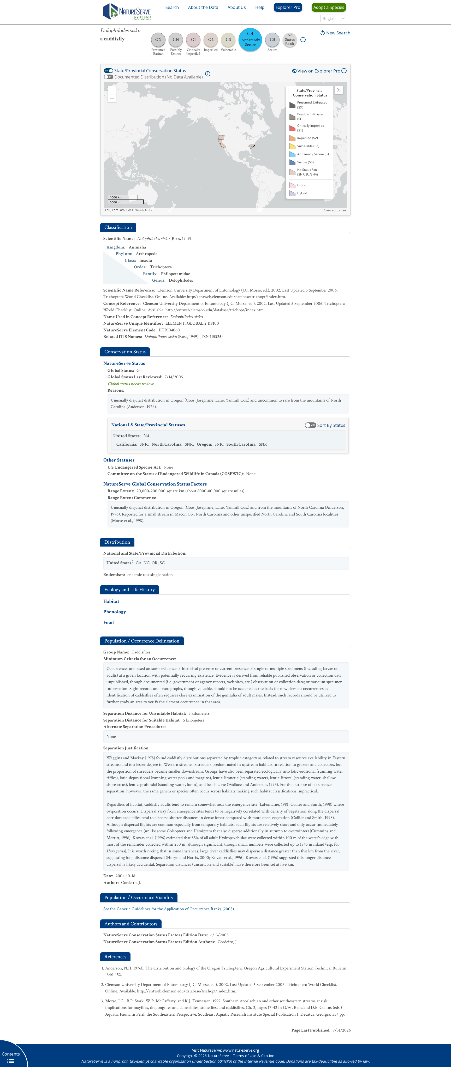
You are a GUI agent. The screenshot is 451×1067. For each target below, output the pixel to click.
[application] (225, 147)
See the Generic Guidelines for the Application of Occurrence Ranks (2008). (169, 909)
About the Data (203, 7)
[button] (112, 90)
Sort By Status (331, 425)
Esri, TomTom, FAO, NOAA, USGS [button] (129, 210)
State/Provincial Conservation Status (150, 71)
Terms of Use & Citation (253, 1055)
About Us (237, 7)
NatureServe (218, 1055)
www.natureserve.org (241, 1050)
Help (259, 7)
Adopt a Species (328, 7)
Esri (343, 210)
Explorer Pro (288, 7)
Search (172, 7)
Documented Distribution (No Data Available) (158, 77)
